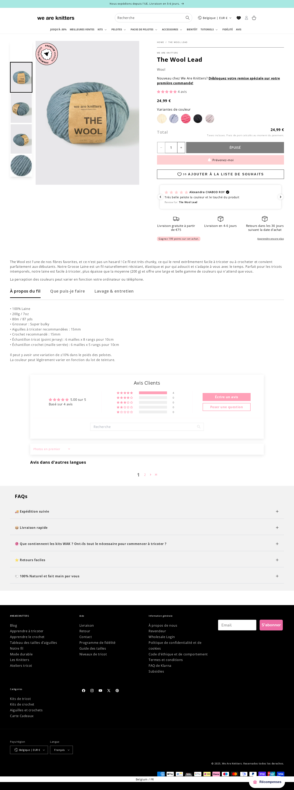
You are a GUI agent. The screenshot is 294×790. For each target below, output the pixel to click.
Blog (13, 625)
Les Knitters (19, 660)
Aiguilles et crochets (26, 710)
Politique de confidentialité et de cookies (175, 645)
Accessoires (170, 29)
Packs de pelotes (142, 29)
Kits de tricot (20, 699)
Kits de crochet (22, 704)
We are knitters (167, 52)
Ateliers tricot (21, 665)
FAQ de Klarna (160, 665)
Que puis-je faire (67, 291)
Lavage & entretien (114, 291)
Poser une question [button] (226, 407)
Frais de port (234, 135)
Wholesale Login (162, 637)
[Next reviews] (280, 196)
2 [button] (145, 474)
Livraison (86, 625)
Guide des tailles (92, 648)
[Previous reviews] (160, 196)
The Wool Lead (178, 42)
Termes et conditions (166, 660)
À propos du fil (25, 291)
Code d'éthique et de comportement (178, 654)
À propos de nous (163, 625)
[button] (103, 30)
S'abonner (271, 625)
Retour (85, 631)
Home (160, 42)
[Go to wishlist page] (238, 17)
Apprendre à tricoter (27, 631)
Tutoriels (207, 29)
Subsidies (156, 671)
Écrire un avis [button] (226, 397)
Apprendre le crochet (27, 637)
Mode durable (21, 654)
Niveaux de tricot (93, 654)
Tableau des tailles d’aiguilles (33, 642)
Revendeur (157, 631)
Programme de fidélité (97, 642)
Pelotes (116, 29)
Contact (85, 637)
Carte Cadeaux (22, 716)
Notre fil (16, 648)
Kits (100, 29)
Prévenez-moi (223, 160)
